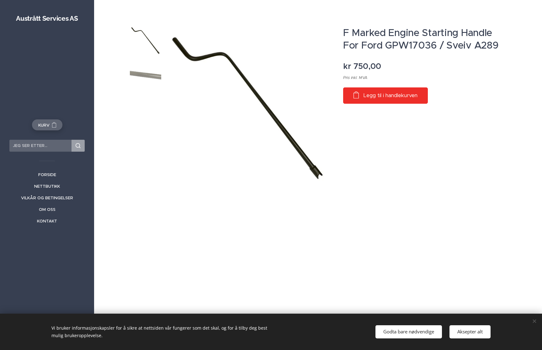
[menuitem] (47, 174)
